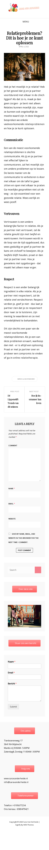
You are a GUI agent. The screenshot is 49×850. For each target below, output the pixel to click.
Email (11, 504)
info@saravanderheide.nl (16, 782)
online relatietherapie (25, 357)
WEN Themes (28, 825)
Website (12, 519)
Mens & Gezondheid (26, 379)
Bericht (12, 683)
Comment (12, 445)
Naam (11, 661)
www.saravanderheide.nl (16, 778)
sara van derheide (30, 822)
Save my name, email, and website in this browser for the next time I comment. (23, 538)
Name (11, 488)
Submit (13, 706)
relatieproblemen (34, 124)
